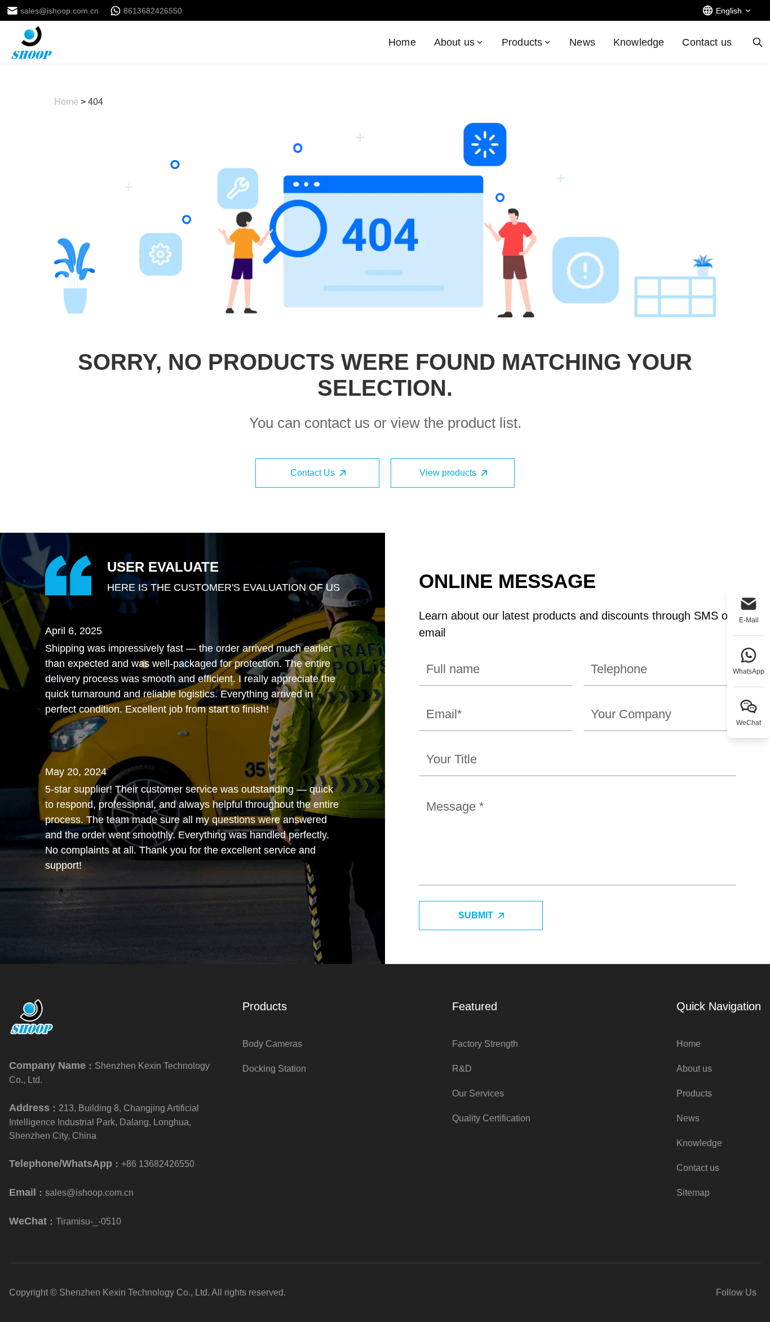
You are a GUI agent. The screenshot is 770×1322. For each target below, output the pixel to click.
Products (522, 42)
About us (454, 42)
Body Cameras (272, 1044)
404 (95, 102)
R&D (462, 1068)
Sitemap (693, 1192)
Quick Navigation (718, 1006)
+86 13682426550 (157, 1164)
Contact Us (312, 472)
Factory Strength (485, 1044)
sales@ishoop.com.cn (89, 1192)
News (582, 42)
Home (402, 42)
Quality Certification (491, 1118)
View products (447, 472)
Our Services (478, 1093)
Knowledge (638, 42)
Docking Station (274, 1068)
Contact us (707, 42)
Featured (474, 1006)
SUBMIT (475, 915)
